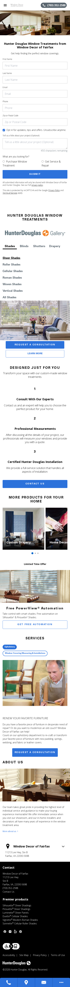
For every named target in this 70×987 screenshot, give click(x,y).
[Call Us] (9, 982)
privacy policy (37, 185)
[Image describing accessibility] (11, 946)
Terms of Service (10, 193)
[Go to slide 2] (35, 553)
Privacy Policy (54, 190)
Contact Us (35, 484)
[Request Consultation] (44, 982)
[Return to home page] (20, 5)
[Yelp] (15, 931)
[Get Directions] (26, 982)
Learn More (35, 354)
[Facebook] (5, 931)
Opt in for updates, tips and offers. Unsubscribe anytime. (36, 130)
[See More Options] (61, 982)
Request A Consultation (35, 345)
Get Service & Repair (51, 163)
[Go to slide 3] (38, 553)
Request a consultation (35, 752)
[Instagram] (10, 931)
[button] (5, 5)
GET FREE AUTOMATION (34, 624)
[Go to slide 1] (32, 553)
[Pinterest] (20, 931)
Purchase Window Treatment (15, 163)
